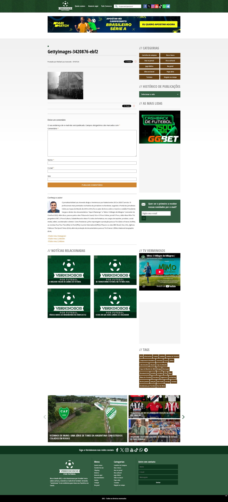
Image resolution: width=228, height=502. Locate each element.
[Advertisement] (159, 171)
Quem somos (80, 6)
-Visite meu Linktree (56, 241)
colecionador (144, 365)
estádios (160, 373)
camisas (162, 356)
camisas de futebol (172, 356)
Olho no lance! (149, 72)
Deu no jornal (149, 60)
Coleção (96, 483)
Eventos (96, 473)
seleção (152, 381)
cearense (159, 360)
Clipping (96, 470)
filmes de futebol (145, 377)
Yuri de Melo (161, 386)
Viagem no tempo (170, 77)
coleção (152, 365)
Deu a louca (170, 55)
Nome (51, 160)
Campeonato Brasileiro (147, 360)
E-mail (51, 168)
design (159, 369)
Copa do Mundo (162, 365)
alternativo (148, 356)
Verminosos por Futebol (147, 386)
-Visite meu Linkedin (56, 239)
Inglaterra (164, 377)
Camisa (155, 356)
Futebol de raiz (99, 468)
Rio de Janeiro (144, 381)
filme (170, 373)
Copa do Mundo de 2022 (147, 369)
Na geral (170, 66)
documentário (144, 373)
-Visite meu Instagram (57, 236)
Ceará (166, 360)
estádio (153, 373)
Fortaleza (156, 377)
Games (96, 480)
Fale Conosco (106, 6)
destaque (166, 369)
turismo (173, 381)
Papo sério (170, 72)
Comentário (53, 128)
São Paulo (160, 381)
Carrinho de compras (149, 55)
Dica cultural (170, 60)
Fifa (165, 373)
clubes (171, 360)
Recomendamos (99, 478)
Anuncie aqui (93, 6)
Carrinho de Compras (120, 465)
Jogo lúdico (149, 66)
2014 (141, 356)
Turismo (149, 77)
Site (49, 176)
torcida (167, 381)
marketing (172, 377)
